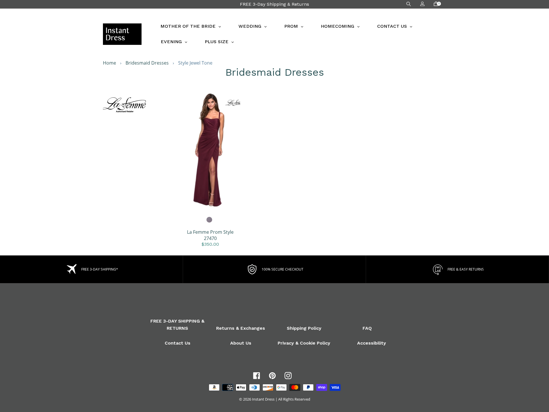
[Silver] (209, 220)
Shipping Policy (304, 328)
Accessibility (371, 343)
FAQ (367, 328)
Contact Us (177, 343)
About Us (240, 343)
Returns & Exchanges (240, 328)
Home (109, 63)
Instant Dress (263, 399)
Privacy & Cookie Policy (304, 343)
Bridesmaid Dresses (147, 63)
